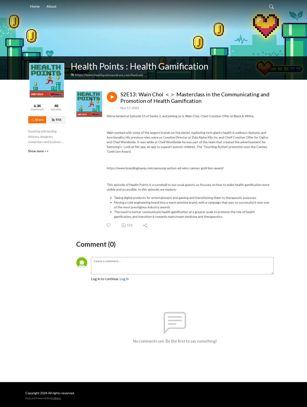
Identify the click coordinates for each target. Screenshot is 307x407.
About (51, 6)
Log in (124, 279)
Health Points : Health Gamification (139, 66)
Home (35, 6)
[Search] (271, 6)
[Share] (145, 225)
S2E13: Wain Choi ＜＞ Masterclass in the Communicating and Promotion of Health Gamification (194, 97)
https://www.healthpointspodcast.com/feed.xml (109, 75)
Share (39, 119)
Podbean (56, 398)
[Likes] (108, 225)
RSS (58, 119)
